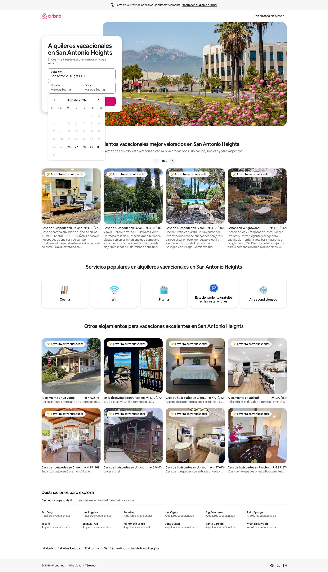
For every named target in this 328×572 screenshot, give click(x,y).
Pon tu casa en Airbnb (269, 16)
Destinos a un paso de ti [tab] (57, 500)
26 (68, 147)
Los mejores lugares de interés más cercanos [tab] (106, 500)
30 (99, 147)
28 (84, 147)
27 (76, 147)
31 (54, 155)
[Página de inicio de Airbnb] (51, 16)
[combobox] (82, 76)
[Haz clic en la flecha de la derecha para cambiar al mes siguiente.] (98, 100)
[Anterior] (156, 161)
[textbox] (65, 89)
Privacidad (75, 565)
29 (91, 147)
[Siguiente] (172, 161)
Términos (91, 565)
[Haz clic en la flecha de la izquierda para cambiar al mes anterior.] (54, 100)
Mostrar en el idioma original (199, 5)
